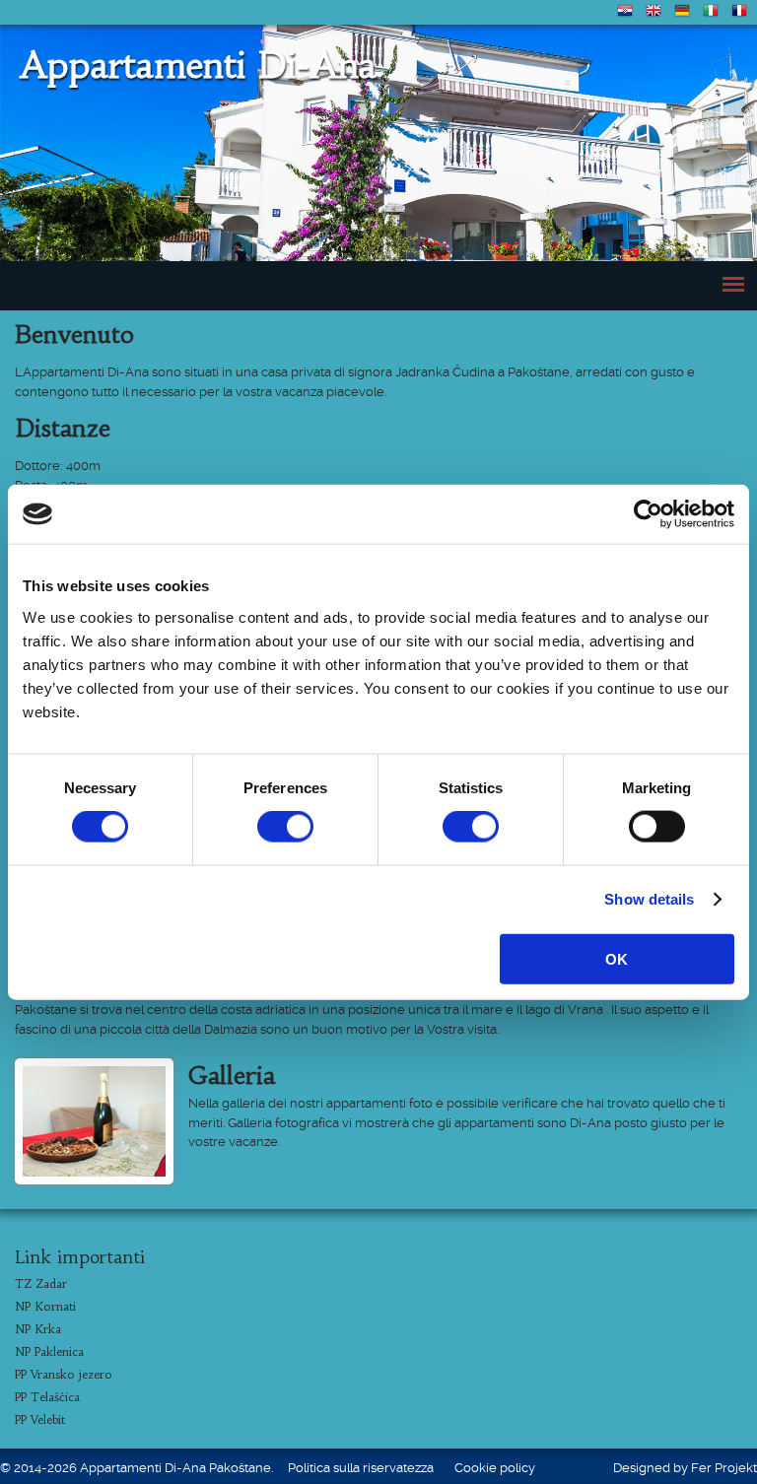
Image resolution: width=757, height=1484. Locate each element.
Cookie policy (494, 1467)
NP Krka (38, 1328)
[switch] (285, 827)
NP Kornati (45, 1306)
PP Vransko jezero (63, 1374)
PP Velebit (40, 1419)
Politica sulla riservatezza (361, 1467)
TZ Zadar (41, 1283)
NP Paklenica (49, 1351)
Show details (649, 899)
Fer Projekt (724, 1467)
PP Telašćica (47, 1396)
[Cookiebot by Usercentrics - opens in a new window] (648, 514)
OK (616, 958)
